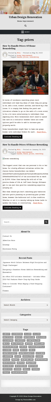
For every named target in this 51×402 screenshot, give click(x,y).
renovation (9, 363)
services (7, 369)
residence (8, 366)
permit (15, 359)
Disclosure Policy (10, 249)
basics (18, 337)
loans (39, 356)
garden (7, 350)
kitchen (40, 353)
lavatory (8, 356)
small (26, 369)
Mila (18, 53)
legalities (28, 356)
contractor (33, 340)
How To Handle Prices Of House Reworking (25, 144)
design (29, 343)
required (31, 363)
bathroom (29, 337)
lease (18, 356)
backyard (8, 337)
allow (36, 334)
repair (20, 363)
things (35, 369)
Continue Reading (13, 137)
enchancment (10, 347)
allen (28, 334)
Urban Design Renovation (25, 17)
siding (17, 369)
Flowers (6, 291)
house (25, 154)
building (41, 337)
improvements (26, 353)
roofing (33, 366)
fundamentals (36, 347)
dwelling (39, 343)
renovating (41, 359)
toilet (6, 372)
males (6, 359)
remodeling (34, 57)
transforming (19, 372)
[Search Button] (25, 25)
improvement (10, 353)
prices (25, 57)
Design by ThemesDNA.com (25, 399)
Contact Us (7, 236)
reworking (39, 154)
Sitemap (6, 245)
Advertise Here (9, 240)
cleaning (8, 340)
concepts (20, 340)
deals (6, 343)
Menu (27, 32)
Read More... (42, 132)
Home (15, 350)
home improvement (24, 55)
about (6, 334)
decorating (17, 343)
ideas (32, 350)
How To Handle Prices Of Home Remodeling (19, 47)
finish (23, 347)
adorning (17, 334)
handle (19, 57)
